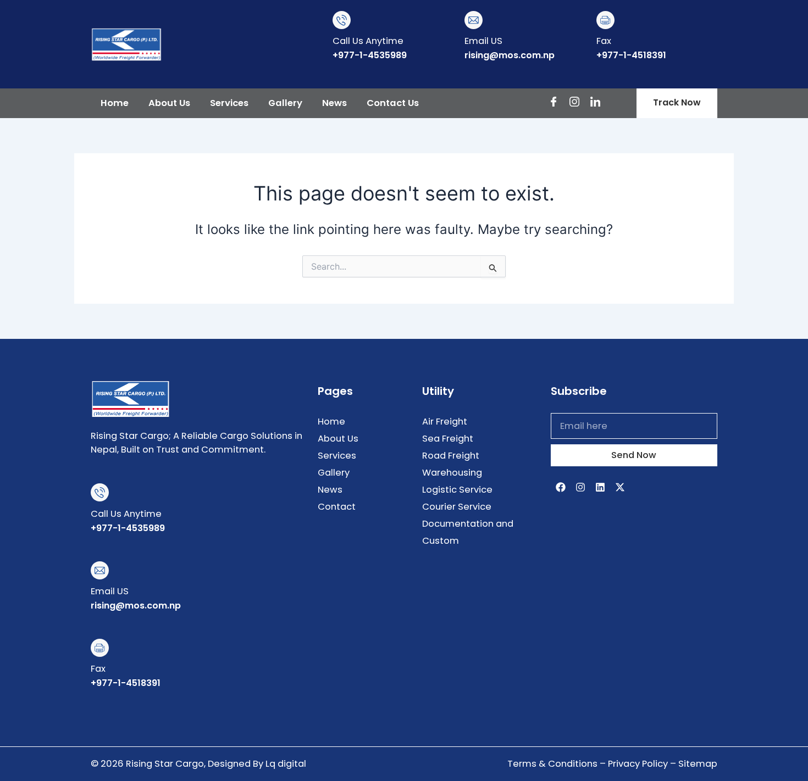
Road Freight (450, 455)
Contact (337, 506)
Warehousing (452, 472)
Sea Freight (447, 438)
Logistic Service (457, 489)
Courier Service (456, 506)
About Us (169, 103)
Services (229, 103)
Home (115, 103)
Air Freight (444, 421)
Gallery (285, 103)
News (334, 103)
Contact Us (393, 103)
